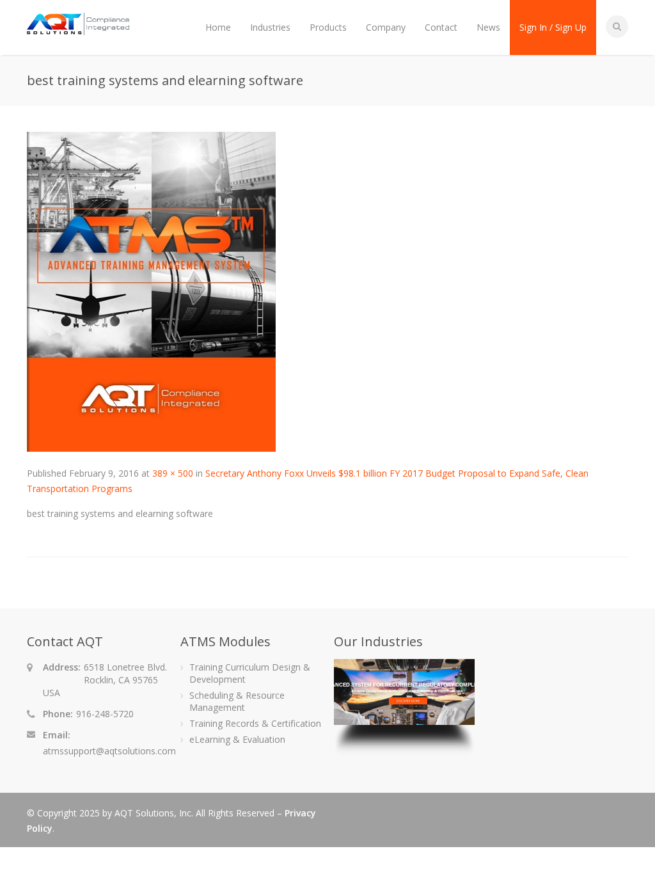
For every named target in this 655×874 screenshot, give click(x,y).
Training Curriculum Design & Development (249, 673)
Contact (441, 27)
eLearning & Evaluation (237, 739)
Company (386, 27)
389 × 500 (172, 473)
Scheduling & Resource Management (237, 701)
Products (328, 27)
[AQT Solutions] (78, 29)
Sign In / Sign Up (553, 27)
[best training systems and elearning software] (151, 448)
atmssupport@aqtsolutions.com (109, 751)
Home (218, 27)
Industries (270, 27)
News (488, 27)
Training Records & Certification (255, 723)
